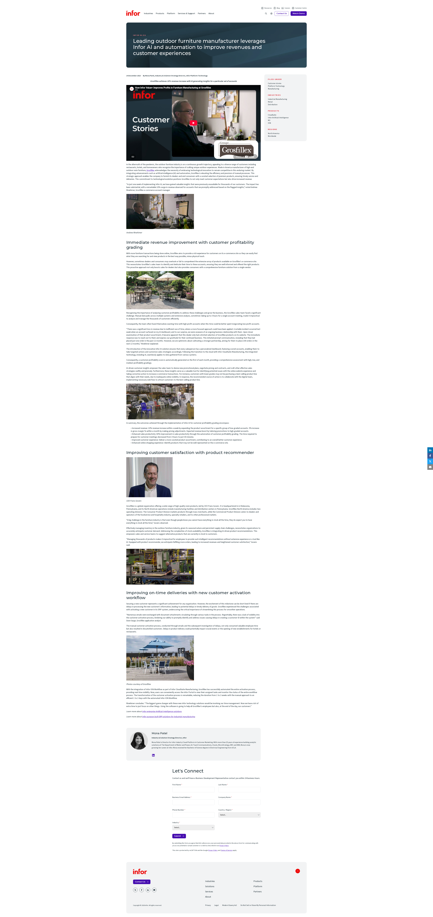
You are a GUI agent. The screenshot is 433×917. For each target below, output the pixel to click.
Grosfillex (150, 170)
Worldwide (272, 136)
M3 (269, 120)
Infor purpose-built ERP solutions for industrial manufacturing (168, 716)
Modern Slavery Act (229, 905)
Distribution (272, 104)
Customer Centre (301, 8)
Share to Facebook (430, 456)
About (211, 13)
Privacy (208, 905)
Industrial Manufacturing (277, 99)
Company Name (224, 797)
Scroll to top (297, 871)
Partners (202, 13)
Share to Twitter (430, 461)
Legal (216, 905)
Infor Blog (139, 35)
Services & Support (186, 13)
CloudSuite (272, 115)
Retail (270, 102)
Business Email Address (181, 797)
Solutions (209, 886)
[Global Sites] (271, 13)
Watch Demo (299, 13)
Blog (278, 8)
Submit (177, 836)
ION (269, 123)
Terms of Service (227, 850)
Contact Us (281, 13)
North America (273, 133)
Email (430, 467)
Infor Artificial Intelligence (278, 117)
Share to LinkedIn (430, 450)
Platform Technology (276, 86)
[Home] (133, 13)
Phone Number (178, 810)
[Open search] (266, 13)
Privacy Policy (224, 846)
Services (209, 891)
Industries (148, 13)
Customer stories (274, 83)
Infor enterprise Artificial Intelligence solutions (162, 711)
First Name (176, 784)
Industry (175, 822)
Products (160, 13)
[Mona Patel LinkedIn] (153, 755)
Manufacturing (273, 89)
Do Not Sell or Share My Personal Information (258, 905)
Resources (268, 8)
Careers (287, 8)
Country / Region (224, 810)
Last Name (222, 784)
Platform (171, 13)
